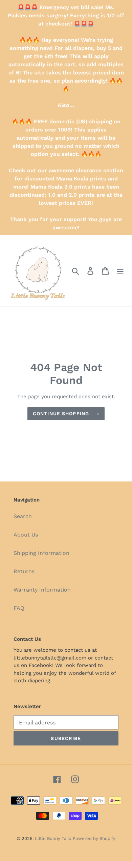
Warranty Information (42, 589)
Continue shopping (61, 413)
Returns (24, 571)
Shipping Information (41, 553)
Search (23, 516)
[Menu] (120, 270)
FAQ (19, 608)
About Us (26, 534)
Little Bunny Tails (53, 838)
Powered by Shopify (94, 838)
